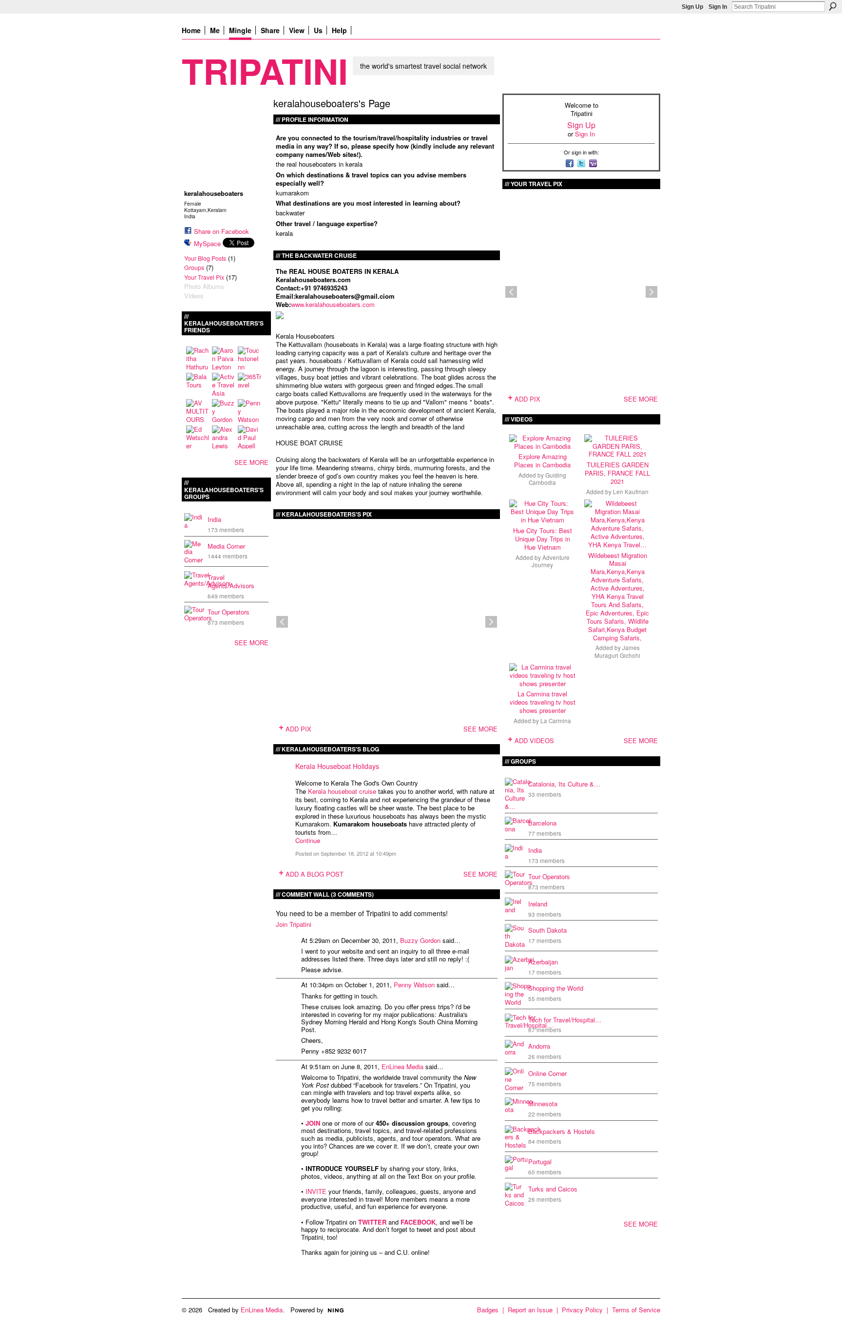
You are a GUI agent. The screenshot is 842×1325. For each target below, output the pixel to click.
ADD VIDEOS (534, 740)
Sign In (717, 6)
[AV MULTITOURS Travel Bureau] (198, 410)
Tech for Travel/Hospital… (564, 1019)
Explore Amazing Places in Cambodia (542, 460)
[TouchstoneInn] (249, 358)
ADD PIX (298, 728)
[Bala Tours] (198, 384)
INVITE (316, 1191)
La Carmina (555, 721)
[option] (386, 621)
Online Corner (547, 1073)
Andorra (539, 1046)
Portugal (540, 1161)
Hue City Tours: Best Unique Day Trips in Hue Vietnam (542, 539)
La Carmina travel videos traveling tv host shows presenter (542, 702)
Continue (307, 840)
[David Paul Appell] (249, 437)
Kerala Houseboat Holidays (337, 766)
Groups (194, 267)
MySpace (207, 243)
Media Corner (226, 546)
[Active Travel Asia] (223, 384)
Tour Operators (228, 611)
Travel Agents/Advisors (231, 581)
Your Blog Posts (205, 258)
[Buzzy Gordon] (223, 410)
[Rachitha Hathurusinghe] (198, 358)
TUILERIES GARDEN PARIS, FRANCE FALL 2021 (617, 473)
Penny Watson (414, 984)
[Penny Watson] (249, 410)
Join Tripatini (293, 924)
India (214, 519)
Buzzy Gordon (420, 940)
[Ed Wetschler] (198, 437)
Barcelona (542, 822)
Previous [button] (282, 622)
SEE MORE (251, 462)
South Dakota (547, 930)
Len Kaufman (631, 492)
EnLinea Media (402, 1066)
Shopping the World (555, 988)
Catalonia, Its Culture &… (564, 783)
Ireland (537, 903)
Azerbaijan (543, 961)
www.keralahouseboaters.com (333, 304)
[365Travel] (249, 384)
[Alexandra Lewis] (223, 437)
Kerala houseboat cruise (342, 791)
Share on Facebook (221, 231)
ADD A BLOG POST (315, 874)
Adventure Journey (551, 561)
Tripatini (265, 70)
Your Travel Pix (204, 277)
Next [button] (491, 622)
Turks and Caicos (552, 1188)
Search (833, 6)
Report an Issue (530, 1309)
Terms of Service (636, 1309)
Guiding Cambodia (547, 478)
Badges (487, 1309)
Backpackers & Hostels (561, 1131)
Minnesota (542, 1103)
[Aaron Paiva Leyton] (223, 358)
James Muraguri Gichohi (617, 651)
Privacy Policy (582, 1309)
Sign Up (692, 6)
